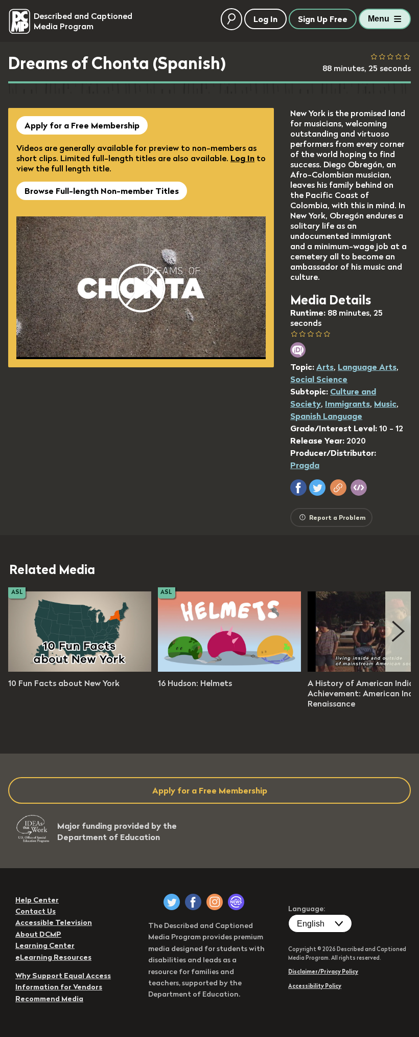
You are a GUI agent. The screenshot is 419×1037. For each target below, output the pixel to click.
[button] (298, 487)
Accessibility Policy (314, 985)
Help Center (37, 899)
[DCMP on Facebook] (193, 902)
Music (385, 404)
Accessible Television (53, 922)
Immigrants (347, 404)
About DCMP (38, 934)
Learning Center (45, 945)
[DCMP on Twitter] (172, 902)
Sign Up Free (322, 19)
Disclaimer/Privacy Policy (323, 971)
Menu (378, 18)
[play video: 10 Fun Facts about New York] (79, 669)
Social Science (318, 379)
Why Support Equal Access (63, 975)
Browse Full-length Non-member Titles (102, 191)
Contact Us (35, 911)
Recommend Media (49, 998)
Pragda (304, 465)
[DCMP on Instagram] (214, 902)
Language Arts (367, 367)
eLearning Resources (53, 957)
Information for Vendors (58, 986)
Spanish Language (326, 416)
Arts (325, 367)
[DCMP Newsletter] (236, 902)
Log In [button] (265, 19)
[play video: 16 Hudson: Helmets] (229, 669)
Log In (242, 158)
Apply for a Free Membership (82, 125)
